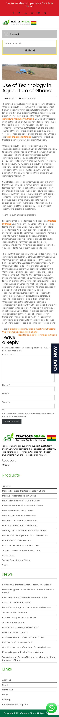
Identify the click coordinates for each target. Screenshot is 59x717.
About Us (6, 679)
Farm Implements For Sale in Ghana (19, 525)
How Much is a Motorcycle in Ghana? (20, 627)
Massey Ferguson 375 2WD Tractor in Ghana (23, 637)
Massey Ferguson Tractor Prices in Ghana (22, 652)
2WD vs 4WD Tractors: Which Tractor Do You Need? (27, 584)
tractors (51, 328)
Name (6, 385)
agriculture (13, 328)
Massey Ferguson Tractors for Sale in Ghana (23, 490)
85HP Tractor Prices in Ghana (16, 602)
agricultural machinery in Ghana (18, 118)
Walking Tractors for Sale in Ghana (19, 515)
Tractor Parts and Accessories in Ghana (21, 550)
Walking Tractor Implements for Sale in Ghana (24, 530)
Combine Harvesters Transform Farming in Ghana (26, 647)
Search (29, 50)
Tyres (5, 565)
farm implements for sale (19, 136)
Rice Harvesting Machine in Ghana (19, 617)
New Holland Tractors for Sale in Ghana (37, 334)
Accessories (8, 555)
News (5, 694)
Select (14, 34)
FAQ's (5, 684)
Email (5, 393)
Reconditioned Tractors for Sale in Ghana (22, 505)
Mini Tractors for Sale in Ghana (17, 642)
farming (23, 328)
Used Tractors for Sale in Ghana (17, 510)
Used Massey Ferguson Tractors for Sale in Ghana (26, 607)
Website (6, 402)
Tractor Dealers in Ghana (14, 612)
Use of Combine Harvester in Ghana (20, 331)
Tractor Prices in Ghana (14, 622)
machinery (41, 328)
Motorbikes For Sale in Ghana (16, 540)
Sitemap (6, 699)
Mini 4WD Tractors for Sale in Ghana (19, 520)
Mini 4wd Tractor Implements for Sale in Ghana (25, 535)
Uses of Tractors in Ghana (14, 632)
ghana (31, 328)
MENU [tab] (52, 22)
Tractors (6, 485)
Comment (8, 354)
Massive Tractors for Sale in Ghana (19, 495)
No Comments (29, 98)
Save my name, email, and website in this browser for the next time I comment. (28, 415)
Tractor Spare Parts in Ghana (16, 560)
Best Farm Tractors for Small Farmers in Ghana (25, 597)
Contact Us (7, 689)
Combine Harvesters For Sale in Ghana (21, 545)
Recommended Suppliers (15, 704)
